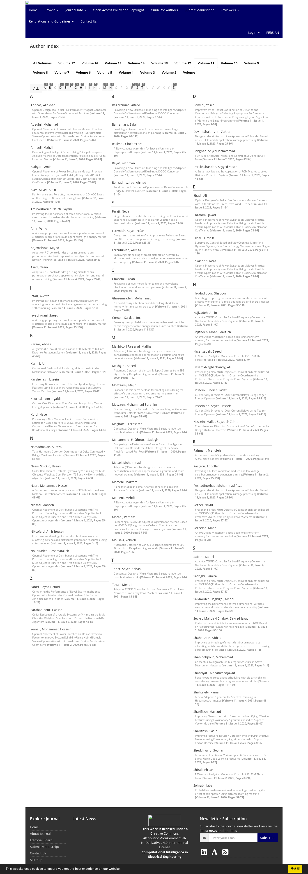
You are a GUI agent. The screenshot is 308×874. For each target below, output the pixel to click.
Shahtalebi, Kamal (206, 692)
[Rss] (225, 852)
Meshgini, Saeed (124, 366)
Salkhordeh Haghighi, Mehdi (213, 599)
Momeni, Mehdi (123, 498)
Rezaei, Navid (203, 505)
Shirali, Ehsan (203, 770)
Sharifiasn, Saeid (205, 731)
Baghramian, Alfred (126, 105)
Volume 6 (83, 72)
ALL (36, 88)
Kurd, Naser (39, 414)
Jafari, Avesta (40, 296)
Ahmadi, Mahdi (42, 147)
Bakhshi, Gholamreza (127, 144)
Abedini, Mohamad (44, 124)
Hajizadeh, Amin (205, 313)
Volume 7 (62, 72)
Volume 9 (251, 63)
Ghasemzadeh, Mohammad (132, 298)
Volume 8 (40, 72)
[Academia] (215, 852)
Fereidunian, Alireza (126, 250)
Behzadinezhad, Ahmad (129, 183)
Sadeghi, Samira (205, 576)
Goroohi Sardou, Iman (128, 318)
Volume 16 (90, 63)
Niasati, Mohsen (42, 505)
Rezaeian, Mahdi (205, 528)
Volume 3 (147, 72)
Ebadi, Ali (200, 196)
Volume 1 (190, 72)
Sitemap (36, 860)
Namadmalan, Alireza (46, 447)
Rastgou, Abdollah (206, 466)
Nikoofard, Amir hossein (48, 532)
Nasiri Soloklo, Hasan (46, 466)
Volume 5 (104, 72)
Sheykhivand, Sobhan (208, 750)
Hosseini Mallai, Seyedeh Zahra (216, 422)
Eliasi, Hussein (203, 238)
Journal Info (74, 10)
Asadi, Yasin (39, 267)
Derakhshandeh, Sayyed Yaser (215, 167)
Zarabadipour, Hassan (47, 610)
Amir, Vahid (39, 228)
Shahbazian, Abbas (207, 638)
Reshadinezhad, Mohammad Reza (218, 486)
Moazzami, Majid (124, 385)
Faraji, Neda (120, 211)
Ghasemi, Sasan (123, 279)
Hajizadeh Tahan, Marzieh (212, 332)
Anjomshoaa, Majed (45, 248)
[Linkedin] (205, 852)
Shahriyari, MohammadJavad (214, 673)
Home (33, 10)
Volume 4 (126, 72)
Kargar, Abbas (41, 344)
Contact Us (88, 21)
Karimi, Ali (38, 364)
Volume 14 (136, 63)
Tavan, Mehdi (121, 585)
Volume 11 (206, 63)
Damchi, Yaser (203, 105)
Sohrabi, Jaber (203, 785)
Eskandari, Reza (204, 261)
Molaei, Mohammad (126, 463)
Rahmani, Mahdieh (207, 450)
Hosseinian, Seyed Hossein (212, 406)
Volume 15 (113, 63)
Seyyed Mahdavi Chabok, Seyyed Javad (221, 618)
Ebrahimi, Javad (204, 215)
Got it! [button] (295, 868)
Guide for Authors (164, 10)
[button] (122, 869)
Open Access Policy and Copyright (118, 10)
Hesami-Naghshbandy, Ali (212, 367)
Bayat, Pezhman (123, 163)
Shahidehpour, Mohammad (213, 657)
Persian (272, 32)
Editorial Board (41, 840)
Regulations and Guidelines (50, 21)
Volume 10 (229, 63)
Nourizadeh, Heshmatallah (50, 551)
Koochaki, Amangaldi (46, 399)
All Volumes (42, 63)
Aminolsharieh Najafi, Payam (51, 209)
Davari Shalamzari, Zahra (211, 132)
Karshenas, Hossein (45, 379)
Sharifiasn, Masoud (207, 712)
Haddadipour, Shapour (209, 293)
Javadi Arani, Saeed (44, 315)
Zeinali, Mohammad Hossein (51, 629)
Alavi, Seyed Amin (43, 190)
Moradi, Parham (123, 517)
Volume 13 (159, 63)
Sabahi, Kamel (203, 557)
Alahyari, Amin (41, 167)
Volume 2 (169, 72)
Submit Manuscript (199, 10)
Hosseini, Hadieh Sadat (210, 390)
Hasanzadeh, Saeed (207, 351)
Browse (50, 10)
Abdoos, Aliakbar (43, 105)
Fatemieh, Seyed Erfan (128, 231)
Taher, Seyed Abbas (126, 569)
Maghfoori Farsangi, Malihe (132, 346)
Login (252, 32)
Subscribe (267, 838)
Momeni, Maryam (124, 482)
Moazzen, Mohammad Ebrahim (134, 405)
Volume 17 (66, 63)
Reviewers (229, 10)
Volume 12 (183, 63)
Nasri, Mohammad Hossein (50, 486)
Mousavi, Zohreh (124, 540)
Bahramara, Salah (125, 124)
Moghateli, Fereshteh (127, 424)
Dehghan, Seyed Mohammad (214, 151)
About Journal (40, 833)
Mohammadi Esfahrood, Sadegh (135, 440)
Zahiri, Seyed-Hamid (45, 587)
